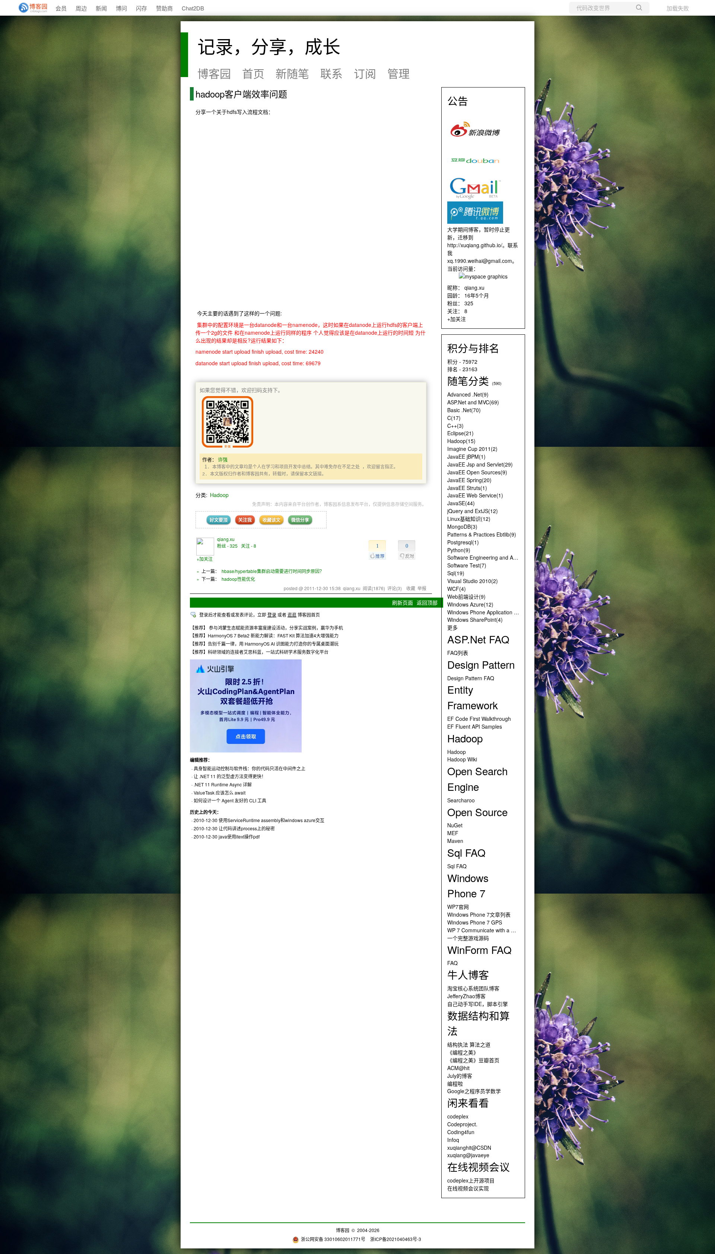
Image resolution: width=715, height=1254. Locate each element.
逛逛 (291, 614)
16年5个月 (476, 295)
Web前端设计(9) (466, 596)
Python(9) (458, 550)
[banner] (30, 8)
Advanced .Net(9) (468, 394)
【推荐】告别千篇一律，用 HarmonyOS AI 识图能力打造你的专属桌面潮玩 (264, 643)
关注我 (245, 519)
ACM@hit (458, 1068)
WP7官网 (458, 906)
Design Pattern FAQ (470, 678)
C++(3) (455, 425)
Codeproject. (462, 1124)
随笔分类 (468, 380)
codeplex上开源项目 (471, 1180)
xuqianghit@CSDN (469, 1147)
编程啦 (455, 1083)
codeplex (457, 1116)
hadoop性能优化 (238, 579)
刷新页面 (402, 602)
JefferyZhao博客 (466, 996)
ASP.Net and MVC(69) (473, 402)
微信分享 (300, 519)
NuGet (455, 825)
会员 (61, 8)
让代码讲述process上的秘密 (247, 828)
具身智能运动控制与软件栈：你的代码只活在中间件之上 (249, 768)
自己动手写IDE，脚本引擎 (477, 1004)
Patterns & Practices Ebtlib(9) (481, 534)
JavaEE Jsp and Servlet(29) (480, 464)
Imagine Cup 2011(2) (472, 448)
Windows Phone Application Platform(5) (493, 612)
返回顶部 (427, 602)
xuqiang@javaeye (468, 1155)
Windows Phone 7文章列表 (479, 914)
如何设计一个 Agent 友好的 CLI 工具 (230, 800)
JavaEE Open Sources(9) (477, 472)
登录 (271, 614)
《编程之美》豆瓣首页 (473, 1060)
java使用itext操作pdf (239, 836)
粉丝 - (227, 545)
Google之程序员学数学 (474, 1091)
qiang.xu (226, 539)
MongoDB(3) (462, 526)
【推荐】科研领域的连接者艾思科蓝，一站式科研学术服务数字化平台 (259, 652)
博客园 (214, 73)
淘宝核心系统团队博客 (473, 988)
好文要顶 (219, 519)
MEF (452, 833)
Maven (455, 840)
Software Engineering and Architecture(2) (496, 557)
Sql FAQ (457, 866)
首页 (253, 73)
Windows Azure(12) (470, 604)
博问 (121, 8)
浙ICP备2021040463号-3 (395, 1239)
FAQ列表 (457, 652)
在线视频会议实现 (468, 1188)
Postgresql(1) (463, 542)
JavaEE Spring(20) (469, 480)
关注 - (248, 545)
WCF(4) (456, 588)
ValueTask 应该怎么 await (219, 792)
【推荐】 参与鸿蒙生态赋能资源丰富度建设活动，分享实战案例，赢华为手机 (266, 627)
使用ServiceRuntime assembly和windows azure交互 (271, 820)
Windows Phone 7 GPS (474, 922)
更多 (452, 627)
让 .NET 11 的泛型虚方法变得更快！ (230, 776)
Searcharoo (461, 800)
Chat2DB (193, 8)
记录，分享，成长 (268, 45)
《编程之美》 (463, 1052)
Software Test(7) (466, 565)
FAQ (452, 963)
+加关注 (205, 559)
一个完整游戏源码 (468, 938)
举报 (421, 588)
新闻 (101, 8)
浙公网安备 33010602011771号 (333, 1239)
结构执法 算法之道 (468, 1044)
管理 (398, 73)
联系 (331, 73)
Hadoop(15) (461, 441)
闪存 (141, 8)
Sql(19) (455, 573)
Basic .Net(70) (464, 410)
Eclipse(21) (460, 433)
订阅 (365, 73)
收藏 (410, 588)
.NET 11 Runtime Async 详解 (223, 784)
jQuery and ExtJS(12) (472, 511)
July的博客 (459, 1075)
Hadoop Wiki (462, 759)
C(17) (454, 417)
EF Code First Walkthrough (479, 718)
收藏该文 (271, 519)
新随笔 (292, 73)
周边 (81, 8)
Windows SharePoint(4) (475, 619)
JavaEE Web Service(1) (475, 495)
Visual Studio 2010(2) (472, 581)
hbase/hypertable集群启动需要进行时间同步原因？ (273, 571)
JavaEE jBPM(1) (466, 456)
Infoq (453, 1139)
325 (468, 303)
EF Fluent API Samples (474, 726)
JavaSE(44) (461, 503)
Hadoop (219, 495)
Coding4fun (460, 1132)
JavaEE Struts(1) (467, 487)
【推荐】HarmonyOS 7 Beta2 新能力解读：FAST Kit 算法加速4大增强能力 (264, 635)
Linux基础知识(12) (468, 518)
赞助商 (164, 8)
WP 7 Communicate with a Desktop (488, 930)
